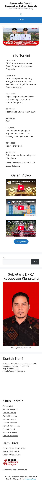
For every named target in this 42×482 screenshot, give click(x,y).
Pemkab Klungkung (10, 409)
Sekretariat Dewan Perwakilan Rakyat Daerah (21, 5)
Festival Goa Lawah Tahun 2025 (20, 112)
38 (34, 163)
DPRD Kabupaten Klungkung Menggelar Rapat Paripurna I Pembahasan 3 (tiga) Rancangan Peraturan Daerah (21, 82)
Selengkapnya (21, 242)
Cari (4, 258)
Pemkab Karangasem (11, 426)
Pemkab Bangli (9, 429)
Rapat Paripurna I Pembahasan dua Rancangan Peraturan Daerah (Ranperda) (20, 100)
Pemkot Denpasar (10, 416)
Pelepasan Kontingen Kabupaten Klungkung (21, 156)
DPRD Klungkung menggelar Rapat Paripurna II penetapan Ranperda (19, 66)
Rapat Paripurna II (14, 146)
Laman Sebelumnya (13, 163)
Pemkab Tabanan (10, 423)
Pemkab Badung (9, 413)
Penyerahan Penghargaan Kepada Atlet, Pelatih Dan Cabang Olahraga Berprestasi (19, 133)
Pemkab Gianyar (9, 419)
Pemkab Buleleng (10, 432)
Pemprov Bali (8, 406)
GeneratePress (30, 479)
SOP (8, 121)
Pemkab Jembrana (10, 436)
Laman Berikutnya (13, 166)
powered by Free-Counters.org (15, 470)
